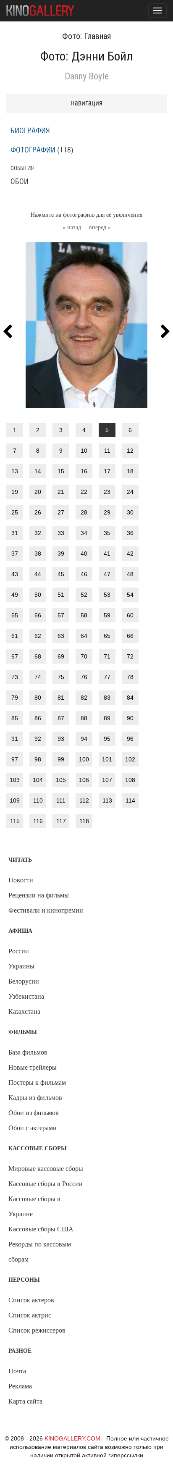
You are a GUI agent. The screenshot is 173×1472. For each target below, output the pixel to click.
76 (84, 677)
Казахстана (24, 1011)
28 (84, 512)
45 (61, 574)
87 (61, 718)
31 (14, 533)
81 (61, 697)
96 (130, 738)
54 (130, 594)
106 (84, 780)
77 (107, 677)
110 (38, 800)
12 (130, 450)
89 (107, 718)
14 (37, 471)
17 (107, 471)
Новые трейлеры (32, 1067)
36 (130, 533)
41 (107, 553)
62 (37, 635)
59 (107, 615)
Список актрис (29, 1315)
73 (14, 677)
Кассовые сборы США (40, 1229)
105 (61, 780)
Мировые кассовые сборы (45, 1168)
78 (130, 677)
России (18, 951)
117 (61, 821)
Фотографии (32, 150)
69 (61, 656)
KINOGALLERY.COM (72, 1438)
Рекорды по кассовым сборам (39, 1252)
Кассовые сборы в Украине (34, 1206)
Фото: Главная (86, 36)
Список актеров (31, 1300)
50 (37, 594)
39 (61, 553)
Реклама (20, 1386)
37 (14, 553)
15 (61, 471)
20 (37, 491)
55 (14, 615)
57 (61, 615)
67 (14, 656)
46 (84, 574)
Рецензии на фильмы (38, 895)
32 (37, 533)
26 (37, 512)
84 (130, 697)
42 (130, 553)
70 (84, 656)
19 (14, 491)
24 (130, 491)
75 (61, 677)
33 (61, 533)
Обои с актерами (32, 1127)
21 (61, 491)
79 (14, 697)
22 (84, 491)
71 (107, 656)
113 (107, 800)
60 (130, 615)
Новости (20, 880)
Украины (21, 966)
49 (14, 594)
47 (107, 574)
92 (37, 738)
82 (84, 697)
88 (84, 718)
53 (107, 594)
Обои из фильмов (33, 1112)
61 (14, 635)
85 (14, 718)
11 (107, 450)
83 (107, 697)
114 (130, 800)
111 (61, 800)
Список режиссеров (37, 1330)
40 (84, 553)
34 (84, 533)
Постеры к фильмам (37, 1082)
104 (38, 780)
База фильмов (27, 1052)
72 (130, 656)
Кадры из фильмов (35, 1097)
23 (107, 491)
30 (130, 512)
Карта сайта (25, 1401)
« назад (72, 227)
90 (130, 718)
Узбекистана (26, 996)
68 (37, 656)
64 (84, 635)
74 (37, 677)
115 (15, 821)
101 (107, 759)
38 (37, 553)
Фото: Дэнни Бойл (86, 56)
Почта (17, 1371)
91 (14, 738)
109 (15, 800)
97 (14, 759)
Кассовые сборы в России (45, 1183)
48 (130, 574)
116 (38, 821)
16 (84, 471)
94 (84, 738)
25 (14, 512)
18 (130, 471)
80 (37, 697)
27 (61, 512)
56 (37, 615)
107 (107, 780)
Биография (30, 131)
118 (84, 821)
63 (61, 635)
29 (107, 512)
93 (61, 738)
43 (14, 574)
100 (84, 759)
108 (130, 780)
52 (84, 594)
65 (107, 635)
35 (107, 533)
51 (61, 594)
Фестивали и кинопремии (45, 910)
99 (61, 759)
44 (37, 574)
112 (84, 800)
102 (130, 759)
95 (107, 738)
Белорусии (23, 981)
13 (14, 471)
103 (15, 780)
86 (37, 718)
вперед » (100, 227)
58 (84, 615)
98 (37, 759)
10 (84, 450)
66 (130, 635)
